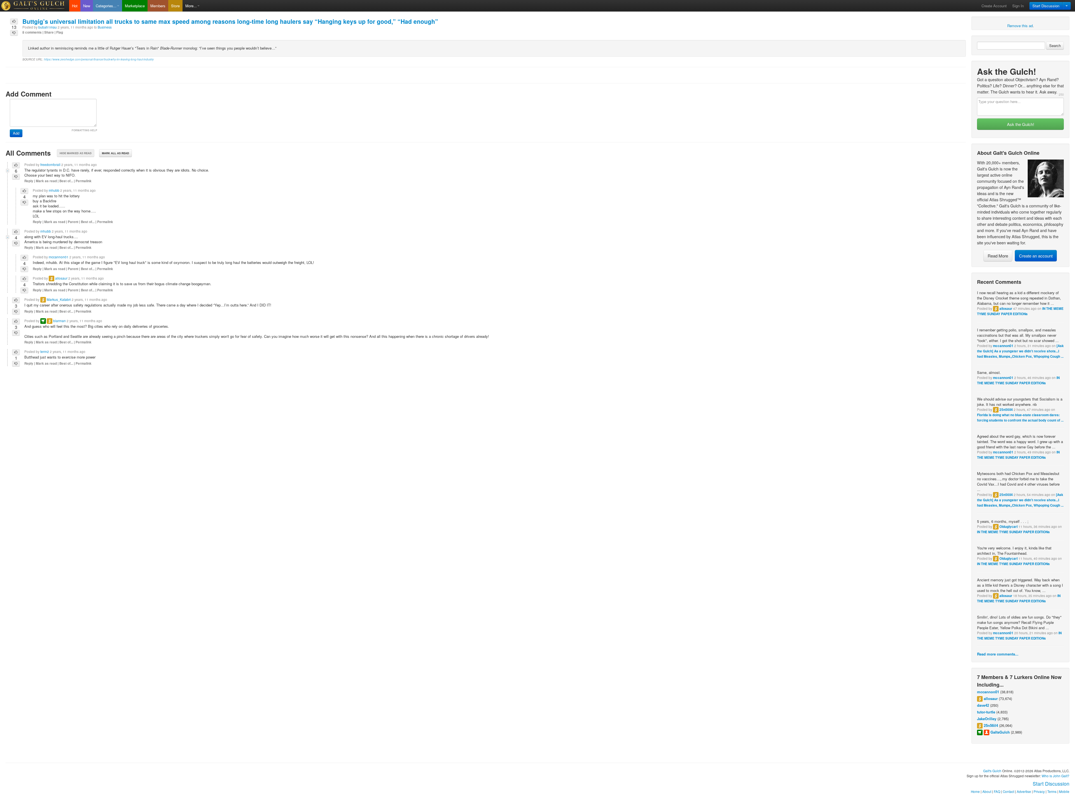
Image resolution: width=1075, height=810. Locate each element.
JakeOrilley (986, 718)
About (986, 791)
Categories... (106, 5)
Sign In (1018, 5)
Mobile (1064, 791)
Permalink (84, 181)
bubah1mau (47, 27)
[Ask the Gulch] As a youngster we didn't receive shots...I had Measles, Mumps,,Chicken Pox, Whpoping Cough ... (1020, 351)
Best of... (66, 181)
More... (191, 5)
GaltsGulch (1000, 732)
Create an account (1036, 256)
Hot (75, 5)
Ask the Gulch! (1020, 124)
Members (157, 5)
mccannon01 (1003, 345)
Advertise (1024, 791)
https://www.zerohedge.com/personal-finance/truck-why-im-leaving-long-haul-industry (99, 59)
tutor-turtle (986, 712)
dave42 (983, 705)
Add (16, 133)
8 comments (32, 32)
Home (975, 791)
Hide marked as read (76, 153)
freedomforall (50, 164)
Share (49, 32)
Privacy (1039, 791)
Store (175, 5)
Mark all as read (115, 153)
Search (1055, 45)
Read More (998, 256)
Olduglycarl (1008, 526)
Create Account (994, 5)
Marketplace (135, 5)
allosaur (1005, 308)
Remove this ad (1020, 25)
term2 (44, 351)
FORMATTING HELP (84, 130)
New (86, 5)
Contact (1008, 791)
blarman (59, 321)
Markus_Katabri (59, 299)
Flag (59, 32)
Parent (73, 221)
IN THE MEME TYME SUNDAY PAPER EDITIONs (1013, 532)
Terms (1052, 791)
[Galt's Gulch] (34, 5)
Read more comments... (997, 654)
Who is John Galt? (1055, 776)
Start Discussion (1045, 5)
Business (105, 27)
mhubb (54, 190)
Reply (28, 181)
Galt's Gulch (992, 771)
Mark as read (46, 181)
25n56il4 (1006, 409)
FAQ (997, 791)
